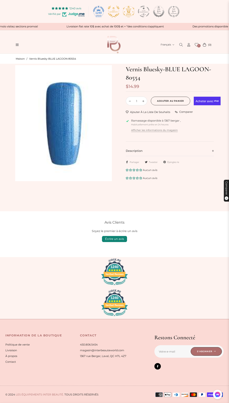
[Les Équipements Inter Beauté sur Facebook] (157, 366)
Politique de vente (17, 344)
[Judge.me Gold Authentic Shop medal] (113, 11)
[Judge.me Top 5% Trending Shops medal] (173, 11)
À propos (11, 356)
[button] (181, 44)
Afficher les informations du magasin (154, 130)
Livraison (11, 350)
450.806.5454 (89, 344)
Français (166, 44)
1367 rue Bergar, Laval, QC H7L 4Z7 (103, 356)
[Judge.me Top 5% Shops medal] (158, 11)
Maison (20, 58)
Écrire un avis (114, 239)
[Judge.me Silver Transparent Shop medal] (143, 11)
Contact (10, 361)
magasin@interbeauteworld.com (102, 350)
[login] (189, 44)
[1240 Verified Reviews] (114, 286)
